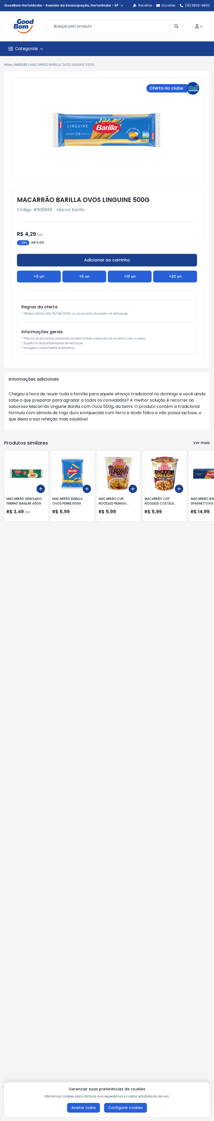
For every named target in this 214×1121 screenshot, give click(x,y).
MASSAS (21, 64)
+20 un (175, 276)
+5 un (84, 276)
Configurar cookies (125, 1107)
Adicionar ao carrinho (107, 260)
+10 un (130, 276)
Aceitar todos (83, 1107)
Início (8, 64)
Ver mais (201, 442)
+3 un (39, 276)
